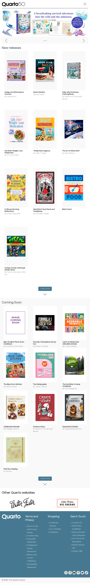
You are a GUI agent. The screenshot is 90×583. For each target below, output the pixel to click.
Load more (46, 289)
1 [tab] (43, 41)
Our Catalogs (55, 529)
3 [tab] (46, 41)
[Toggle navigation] (85, 4)
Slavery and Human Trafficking (32, 558)
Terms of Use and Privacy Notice (32, 529)
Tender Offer (77, 551)
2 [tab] (45, 41)
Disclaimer (54, 532)
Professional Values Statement (32, 548)
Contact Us (77, 523)
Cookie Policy (33, 536)
